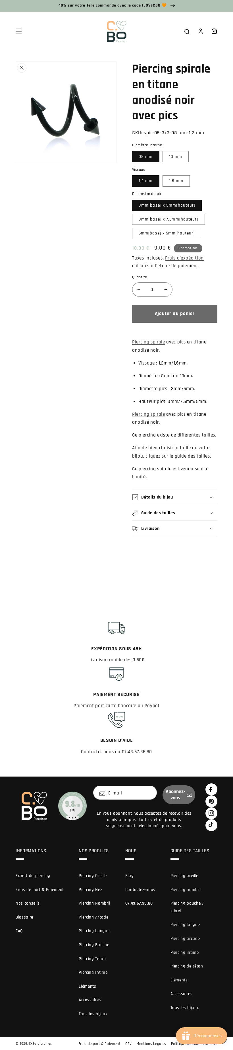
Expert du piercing (33, 875)
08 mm (146, 156)
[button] (19, 31)
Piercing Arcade (93, 917)
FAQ (19, 931)
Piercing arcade (185, 938)
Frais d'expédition (184, 258)
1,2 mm (146, 181)
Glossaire (24, 917)
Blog (129, 875)
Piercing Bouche (94, 945)
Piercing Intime (93, 972)
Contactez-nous (140, 889)
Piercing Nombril (94, 903)
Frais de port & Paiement (40, 889)
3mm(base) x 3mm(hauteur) (167, 205)
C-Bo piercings (40, 1043)
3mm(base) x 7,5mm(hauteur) (168, 219)
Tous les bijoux (93, 1014)
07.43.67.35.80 (139, 903)
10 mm (175, 156)
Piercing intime (184, 952)
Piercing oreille (184, 875)
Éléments (179, 980)
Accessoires (90, 1000)
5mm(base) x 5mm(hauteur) (167, 233)
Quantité (139, 277)
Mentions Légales (151, 1043)
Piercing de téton (186, 966)
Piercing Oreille (93, 875)
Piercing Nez (90, 889)
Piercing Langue (94, 931)
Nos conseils (28, 903)
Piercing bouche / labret (187, 907)
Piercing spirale (148, 342)
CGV (128, 1043)
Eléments (87, 986)
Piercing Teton (92, 959)
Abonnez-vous (175, 794)
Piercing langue (185, 924)
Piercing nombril (186, 889)
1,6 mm (176, 181)
